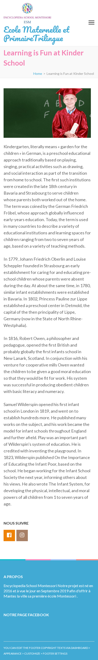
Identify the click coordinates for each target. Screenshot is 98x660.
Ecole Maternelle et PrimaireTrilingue (36, 34)
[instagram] (22, 535)
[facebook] (9, 535)
